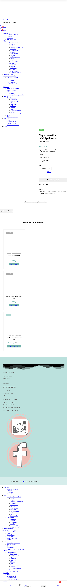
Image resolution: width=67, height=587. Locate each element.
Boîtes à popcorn (15, 57)
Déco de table (14, 61)
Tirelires (12, 107)
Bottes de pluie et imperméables (15, 95)
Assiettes (12, 44)
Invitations (13, 64)
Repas (8, 120)
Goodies (12, 69)
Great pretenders (50, 193)
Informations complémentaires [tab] (35, 202)
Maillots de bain (11, 90)
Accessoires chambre (16, 114)
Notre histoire (6, 378)
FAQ (4, 395)
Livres (8, 79)
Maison (5, 96)
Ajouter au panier (53, 180)
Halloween (49, 191)
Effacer (49, 172)
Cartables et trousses (12, 34)
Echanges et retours (8, 393)
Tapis (11, 102)
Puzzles (9, 85)
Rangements (13, 99)
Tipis (11, 109)
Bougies (12, 52)
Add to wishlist (43, 184)
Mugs (8, 115)
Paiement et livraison (8, 391)
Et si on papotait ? (7, 376)
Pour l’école (6, 33)
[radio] (43, 168)
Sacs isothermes (11, 39)
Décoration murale (15, 110)
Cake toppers (14, 53)
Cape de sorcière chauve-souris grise (14, 338)
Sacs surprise (14, 50)
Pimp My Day (4, 19)
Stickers (12, 112)
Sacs (8, 91)
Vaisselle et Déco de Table (14, 42)
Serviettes (13, 49)
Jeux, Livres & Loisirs (9, 76)
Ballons (12, 66)
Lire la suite (14, 264)
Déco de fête (10, 63)
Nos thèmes (6, 383)
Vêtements (6, 87)
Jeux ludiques (10, 80)
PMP (23, 481)
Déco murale (14, 71)
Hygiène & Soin (11, 123)
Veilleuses (13, 106)
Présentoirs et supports (16, 47)
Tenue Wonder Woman (14, 255)
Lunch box (10, 38)
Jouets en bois (11, 82)
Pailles (12, 58)
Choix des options (14, 346)
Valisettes (13, 104)
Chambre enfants (11, 98)
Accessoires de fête (15, 72)
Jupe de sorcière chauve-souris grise (14, 297)
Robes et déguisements (13, 88)
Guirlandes (13, 68)
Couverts (12, 60)
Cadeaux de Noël (12, 83)
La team (5, 381)
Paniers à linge (14, 101)
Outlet (5, 126)
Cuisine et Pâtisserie (12, 77)
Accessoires (10, 93)
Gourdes (9, 36)
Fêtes (4, 41)
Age (40, 165)
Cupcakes (13, 55)
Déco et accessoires (12, 117)
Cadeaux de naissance (13, 125)
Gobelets (12, 45)
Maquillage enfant (8, 74)
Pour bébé (6, 118)
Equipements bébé (12, 121)
